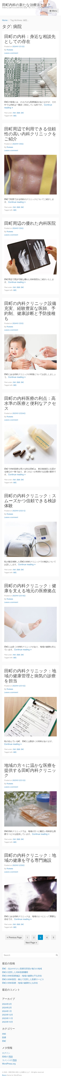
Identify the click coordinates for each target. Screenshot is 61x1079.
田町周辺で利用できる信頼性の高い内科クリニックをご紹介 (30, 134)
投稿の (7, 1056)
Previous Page (15, 937)
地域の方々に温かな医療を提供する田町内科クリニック (30, 770)
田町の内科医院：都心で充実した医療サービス (23, 979)
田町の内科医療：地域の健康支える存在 (20, 982)
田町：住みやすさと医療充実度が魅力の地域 (22, 968)
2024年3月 (7, 1003)
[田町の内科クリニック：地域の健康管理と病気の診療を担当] (30, 716)
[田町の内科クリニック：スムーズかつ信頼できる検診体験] (30, 539)
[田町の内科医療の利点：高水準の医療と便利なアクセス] (30, 443)
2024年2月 (7, 1007)
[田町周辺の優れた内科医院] (30, 256)
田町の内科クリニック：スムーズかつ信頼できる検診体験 (30, 500)
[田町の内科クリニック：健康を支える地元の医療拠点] (30, 624)
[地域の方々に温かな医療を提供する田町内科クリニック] (30, 808)
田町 (22, 113)
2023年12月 (7, 1014)
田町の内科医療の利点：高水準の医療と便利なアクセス (30, 403)
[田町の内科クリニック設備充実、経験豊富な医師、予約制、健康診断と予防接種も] (30, 351)
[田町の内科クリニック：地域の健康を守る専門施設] (30, 893)
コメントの (9, 1060)
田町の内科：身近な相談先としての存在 (30, 38)
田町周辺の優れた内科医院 (30, 223)
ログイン (6, 1052)
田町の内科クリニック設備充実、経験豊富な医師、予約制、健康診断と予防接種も (30, 310)
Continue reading (16, 201)
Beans (4, 1075)
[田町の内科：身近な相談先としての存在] (30, 77)
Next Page (30, 942)
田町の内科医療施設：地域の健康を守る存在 (22, 975)
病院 (14, 115)
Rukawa (10, 49)
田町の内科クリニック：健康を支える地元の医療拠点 (30, 587)
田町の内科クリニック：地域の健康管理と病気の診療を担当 (30, 675)
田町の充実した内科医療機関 (15, 972)
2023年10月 (7, 1021)
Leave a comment (11, 53)
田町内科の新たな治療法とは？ (26, 4)
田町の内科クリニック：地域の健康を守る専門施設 (30, 857)
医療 (18, 113)
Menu (54, 10)
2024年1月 (7, 1011)
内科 (14, 113)
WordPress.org (9, 1063)
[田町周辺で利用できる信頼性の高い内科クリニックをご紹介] (30, 174)
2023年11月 (7, 1018)
